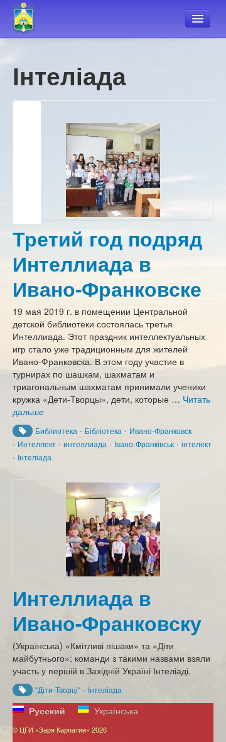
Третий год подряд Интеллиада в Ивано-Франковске (107, 264)
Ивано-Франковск (160, 430)
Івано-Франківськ (144, 443)
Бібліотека (103, 430)
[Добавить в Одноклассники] (27, 162)
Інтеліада (34, 457)
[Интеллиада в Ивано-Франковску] (113, 529)
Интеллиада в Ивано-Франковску (107, 610)
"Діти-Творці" (57, 689)
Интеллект (37, 443)
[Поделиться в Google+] (27, 139)
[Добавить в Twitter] (27, 186)
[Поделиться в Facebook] (27, 115)
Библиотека (56, 430)
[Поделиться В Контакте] (27, 210)
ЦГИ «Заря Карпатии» (29, 19)
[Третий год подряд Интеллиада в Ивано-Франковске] (113, 170)
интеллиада (85, 443)
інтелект (196, 443)
